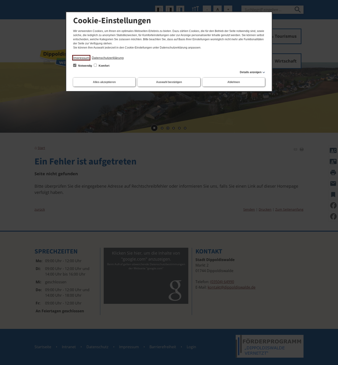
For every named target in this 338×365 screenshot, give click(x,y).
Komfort (103, 65)
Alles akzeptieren (104, 82)
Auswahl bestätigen (169, 82)
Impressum (81, 58)
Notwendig (85, 65)
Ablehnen (233, 82)
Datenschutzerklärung (108, 58)
